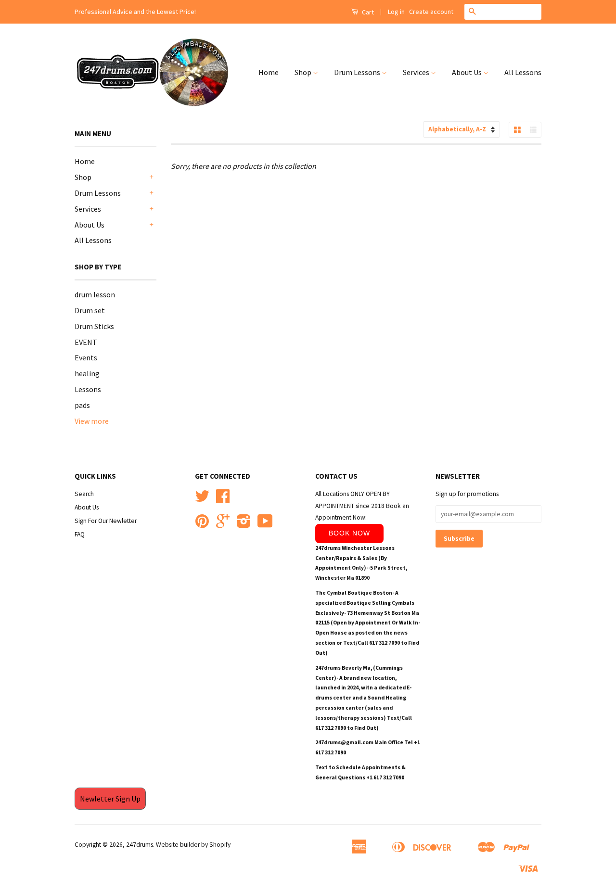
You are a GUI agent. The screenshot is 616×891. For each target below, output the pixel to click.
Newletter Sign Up (110, 798)
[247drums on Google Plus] (223, 525)
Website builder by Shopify (193, 844)
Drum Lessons (358, 72)
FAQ (80, 534)
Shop (304, 72)
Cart (367, 12)
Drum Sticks (94, 326)
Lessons (88, 389)
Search (84, 494)
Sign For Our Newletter (106, 521)
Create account (431, 11)
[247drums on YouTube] (265, 525)
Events (86, 357)
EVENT (86, 342)
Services (417, 72)
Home (268, 72)
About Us (467, 72)
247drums (139, 844)
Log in (396, 11)
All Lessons (522, 72)
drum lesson (95, 294)
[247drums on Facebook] (223, 500)
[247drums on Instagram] (243, 525)
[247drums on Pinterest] (202, 525)
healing (87, 373)
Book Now (349, 533)
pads (82, 405)
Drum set (90, 310)
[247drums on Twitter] (202, 500)
